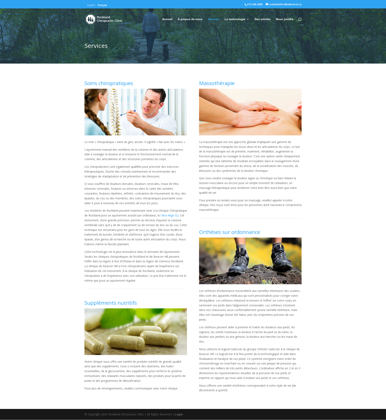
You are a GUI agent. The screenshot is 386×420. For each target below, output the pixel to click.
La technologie (235, 19)
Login (179, 414)
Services (213, 19)
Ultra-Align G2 (170, 215)
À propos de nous (190, 19)
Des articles (263, 19)
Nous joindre (285, 19)
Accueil (167, 19)
